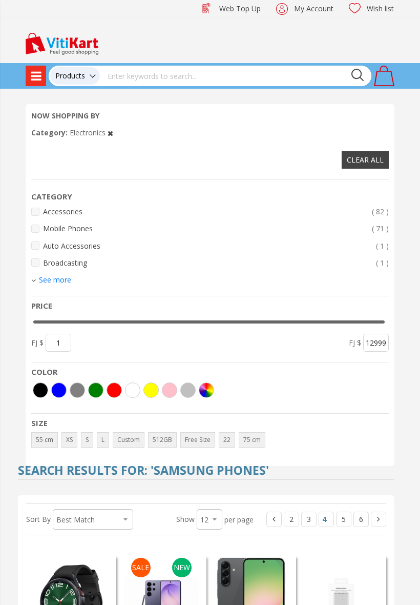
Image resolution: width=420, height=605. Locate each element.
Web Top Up (240, 8)
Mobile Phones (216, 228)
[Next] (378, 519)
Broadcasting (216, 262)
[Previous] (274, 519)
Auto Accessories (216, 245)
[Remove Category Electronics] (110, 132)
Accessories (216, 211)
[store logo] (62, 43)
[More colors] (206, 390)
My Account (313, 8)
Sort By (38, 519)
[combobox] (235, 76)
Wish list (380, 8)
